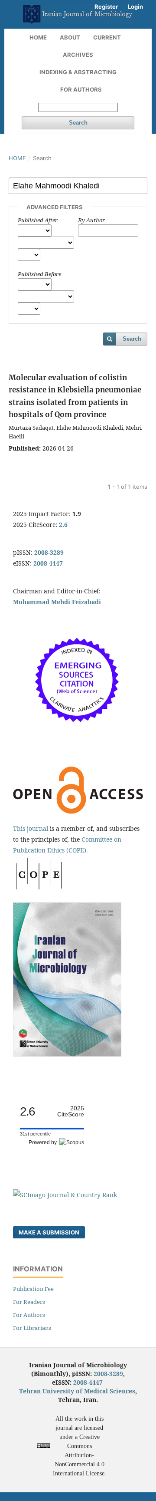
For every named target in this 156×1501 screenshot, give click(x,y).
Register (106, 6)
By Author (91, 220)
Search (78, 122)
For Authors (81, 89)
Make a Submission (49, 1232)
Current (107, 37)
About (70, 37)
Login (135, 6)
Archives (78, 54)
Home (38, 37)
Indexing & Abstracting (78, 72)
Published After (38, 220)
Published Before (39, 274)
